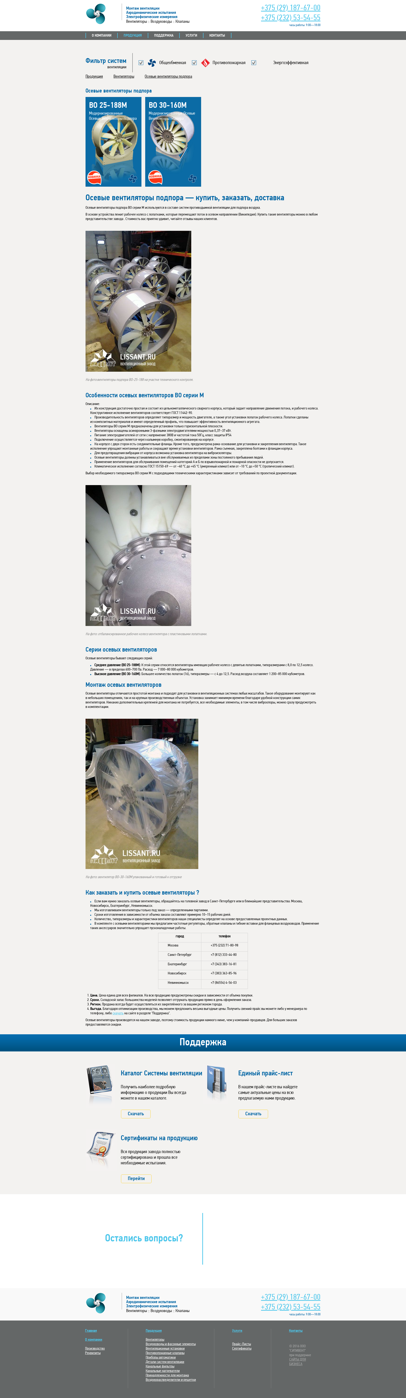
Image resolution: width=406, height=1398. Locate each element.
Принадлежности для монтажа (167, 1375)
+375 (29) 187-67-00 (290, 8)
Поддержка (163, 36)
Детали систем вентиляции (165, 1362)
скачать (118, 1013)
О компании (101, 36)
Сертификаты (241, 1349)
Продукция (133, 36)
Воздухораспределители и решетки (171, 1380)
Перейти (136, 1179)
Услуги (191, 36)
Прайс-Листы (241, 1344)
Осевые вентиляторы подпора (168, 77)
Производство (95, 1349)
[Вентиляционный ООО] (102, 1303)
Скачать (136, 1114)
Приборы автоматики (161, 1357)
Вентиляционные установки (165, 1349)
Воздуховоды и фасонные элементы (171, 1344)
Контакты (217, 36)
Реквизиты (93, 1353)
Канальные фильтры (160, 1366)
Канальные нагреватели (163, 1371)
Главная (91, 1331)
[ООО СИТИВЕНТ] (102, 14)
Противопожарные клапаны (165, 1353)
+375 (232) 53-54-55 (290, 18)
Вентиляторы (123, 77)
